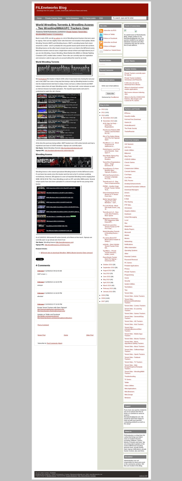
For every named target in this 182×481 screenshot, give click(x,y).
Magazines (128, 226)
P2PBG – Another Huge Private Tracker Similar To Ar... (111, 188)
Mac (126, 223)
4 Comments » (58, 34)
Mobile (127, 235)
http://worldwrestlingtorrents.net (71, 148)
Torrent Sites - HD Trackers (134, 321)
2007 (103, 301)
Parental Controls (130, 256)
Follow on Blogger (109, 46)
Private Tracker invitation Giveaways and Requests (133, 79)
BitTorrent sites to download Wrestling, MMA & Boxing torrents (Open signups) (67, 253)
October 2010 (108, 264)
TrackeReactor (129, 131)
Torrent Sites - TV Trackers (133, 362)
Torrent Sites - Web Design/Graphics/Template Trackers (133, 367)
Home (39, 18)
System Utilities (130, 284)
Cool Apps (128, 174)
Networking (128, 241)
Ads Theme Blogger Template (87, 476)
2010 (103, 115)
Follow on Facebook (110, 38)
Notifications (129, 244)
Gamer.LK (128, 122)
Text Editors (128, 287)
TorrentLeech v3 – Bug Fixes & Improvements (111, 182)
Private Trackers (72, 32)
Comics (127, 165)
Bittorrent (128, 153)
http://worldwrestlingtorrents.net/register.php (59, 150)
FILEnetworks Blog (51, 8)
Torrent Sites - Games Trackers (135, 313)
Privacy (127, 269)
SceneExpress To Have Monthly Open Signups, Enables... (111, 170)
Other (126, 253)
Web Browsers (129, 392)
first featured (42, 79)
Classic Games (130, 162)
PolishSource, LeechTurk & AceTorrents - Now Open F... (111, 151)
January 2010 (108, 291)
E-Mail (127, 199)
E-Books (127, 196)
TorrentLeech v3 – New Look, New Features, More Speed (111, 213)
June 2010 (107, 276)
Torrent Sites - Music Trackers (134, 346)
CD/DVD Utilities (130, 159)
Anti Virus (128, 147)
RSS (101, 18)
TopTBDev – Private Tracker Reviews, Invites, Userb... (109, 252)
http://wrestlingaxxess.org (64, 242)
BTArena (127, 113)
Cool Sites (128, 177)
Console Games (130, 171)
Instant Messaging (131, 217)
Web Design (129, 395)
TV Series (128, 379)
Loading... (102, 64)
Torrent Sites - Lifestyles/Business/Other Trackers (133, 329)
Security (127, 281)
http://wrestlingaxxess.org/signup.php (57, 245)
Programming (129, 275)
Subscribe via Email (110, 42)
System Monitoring (71, 476)
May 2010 (106, 279)
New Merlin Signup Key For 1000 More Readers (111, 157)
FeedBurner (115, 97)
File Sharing (129, 202)
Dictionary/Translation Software (135, 187)
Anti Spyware (129, 144)
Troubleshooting (130, 376)
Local (126, 220)
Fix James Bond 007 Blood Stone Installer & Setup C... (111, 239)
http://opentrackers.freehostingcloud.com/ (51, 311)
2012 (103, 109)
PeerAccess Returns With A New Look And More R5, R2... (111, 131)
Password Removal (131, 260)
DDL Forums (129, 180)
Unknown (40, 271)
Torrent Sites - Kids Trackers (134, 324)
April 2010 (106, 282)
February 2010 (108, 288)
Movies (127, 238)
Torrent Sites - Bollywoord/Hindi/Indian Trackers (133, 301)
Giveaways (128, 208)
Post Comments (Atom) (54, 343)
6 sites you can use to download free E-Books (132, 83)
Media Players (129, 229)
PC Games (128, 263)
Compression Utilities (132, 168)
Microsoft (128, 232)
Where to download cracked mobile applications (134, 88)
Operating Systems (131, 250)
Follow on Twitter (109, 34)
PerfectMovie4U (130, 125)
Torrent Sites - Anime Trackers (135, 296)
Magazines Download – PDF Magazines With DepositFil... (111, 220)
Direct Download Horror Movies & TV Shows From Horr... (111, 194)
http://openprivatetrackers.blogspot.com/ (50, 309)
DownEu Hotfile (130, 116)
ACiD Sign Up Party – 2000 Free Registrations (110, 125)
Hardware (128, 214)
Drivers (127, 193)
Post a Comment (43, 325)
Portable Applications (132, 266)
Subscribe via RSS (109, 30)
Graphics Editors (130, 211)
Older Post (89, 335)
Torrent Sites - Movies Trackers (135, 339)
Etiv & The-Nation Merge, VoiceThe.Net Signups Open (111, 138)
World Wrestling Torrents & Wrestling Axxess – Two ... (111, 233)
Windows (128, 398)
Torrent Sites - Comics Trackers (135, 306)
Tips (126, 290)
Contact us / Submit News (112, 50)
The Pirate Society (131, 128)
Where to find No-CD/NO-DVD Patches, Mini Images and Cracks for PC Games (135, 98)
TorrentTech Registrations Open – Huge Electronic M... (111, 164)
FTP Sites (128, 205)
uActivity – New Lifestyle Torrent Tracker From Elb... (111, 246)
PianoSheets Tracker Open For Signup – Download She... (110, 259)
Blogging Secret (51, 476)
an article (57, 38)
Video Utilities (129, 385)
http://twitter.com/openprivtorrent (48, 316)
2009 (103, 295)
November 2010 (108, 121)
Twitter (127, 382)
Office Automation (130, 247)
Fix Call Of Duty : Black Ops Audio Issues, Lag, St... (111, 207)
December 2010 (108, 118)
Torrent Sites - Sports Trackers (135, 354)
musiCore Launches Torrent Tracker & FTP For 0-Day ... (111, 226)
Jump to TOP (143, 476)
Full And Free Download (133, 119)
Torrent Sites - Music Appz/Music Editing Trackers (134, 342)
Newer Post (41, 335)
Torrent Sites (129, 293)
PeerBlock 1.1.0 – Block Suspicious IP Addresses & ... (111, 144)
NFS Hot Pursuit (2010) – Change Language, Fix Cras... (111, 177)
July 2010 (106, 273)
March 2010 (107, 285)
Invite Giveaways (72, 18)
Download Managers (132, 190)
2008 (103, 298)
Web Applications (130, 388)
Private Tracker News (53, 18)
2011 (103, 112)
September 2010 (109, 267)
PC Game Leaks (89, 18)
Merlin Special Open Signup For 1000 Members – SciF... (110, 201)
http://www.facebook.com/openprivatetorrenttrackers (54, 318)
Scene (127, 278)
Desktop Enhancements (133, 184)
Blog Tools (128, 156)
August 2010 (107, 270)
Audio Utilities (129, 150)
